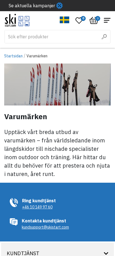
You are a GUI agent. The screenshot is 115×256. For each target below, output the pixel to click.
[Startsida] (17, 20)
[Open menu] (107, 20)
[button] (64, 20)
